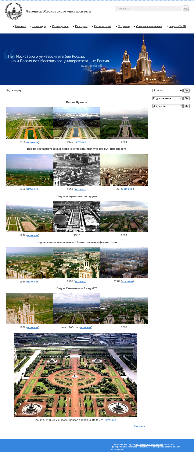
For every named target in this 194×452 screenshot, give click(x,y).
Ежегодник (81, 26)
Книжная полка (102, 26)
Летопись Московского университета (58, 11)
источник (32, 142)
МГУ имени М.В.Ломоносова (149, 444)
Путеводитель (60, 26)
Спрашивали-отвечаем (149, 26)
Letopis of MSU (177, 26)
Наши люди (39, 26)
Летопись (20, 26)
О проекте (124, 26)
